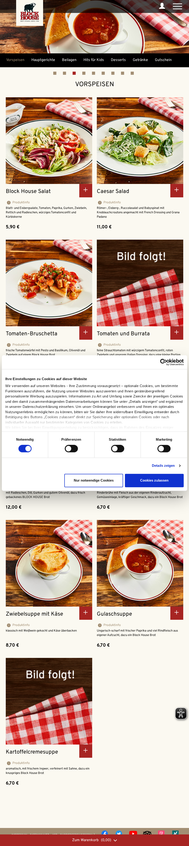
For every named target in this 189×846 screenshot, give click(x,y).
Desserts (118, 60)
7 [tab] (116, 73)
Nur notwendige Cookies (94, 480)
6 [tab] (106, 73)
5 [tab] (96, 73)
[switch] (71, 448)
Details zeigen (163, 466)
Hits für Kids (93, 60)
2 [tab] (67, 73)
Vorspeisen (15, 60)
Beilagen (69, 60)
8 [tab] (126, 73)
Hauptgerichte (43, 60)
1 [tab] (58, 73)
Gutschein (163, 60)
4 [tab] (87, 73)
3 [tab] (77, 73)
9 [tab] (135, 73)
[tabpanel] (15, 60)
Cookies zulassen (154, 480)
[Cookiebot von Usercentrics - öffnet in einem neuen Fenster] (163, 362)
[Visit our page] (102, 834)
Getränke (140, 60)
